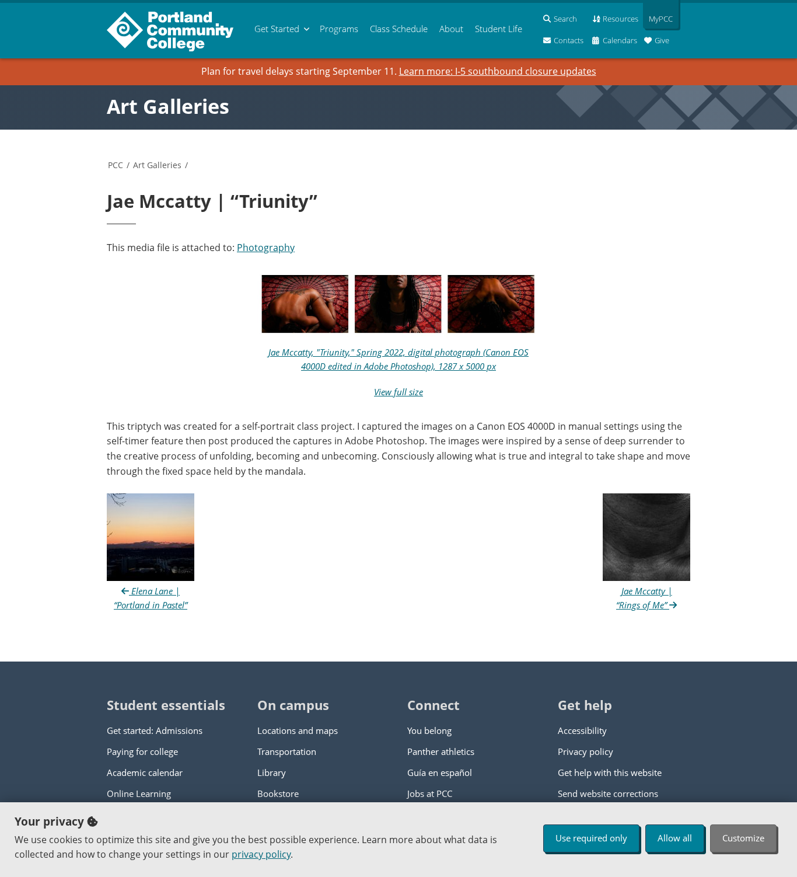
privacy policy (261, 854)
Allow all (675, 838)
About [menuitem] (451, 28)
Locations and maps (297, 730)
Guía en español (439, 772)
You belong (429, 730)
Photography (266, 247)
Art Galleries (168, 106)
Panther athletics (440, 751)
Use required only (591, 838)
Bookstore (278, 793)
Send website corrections (608, 793)
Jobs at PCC (429, 793)
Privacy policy (585, 751)
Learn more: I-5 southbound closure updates (497, 71)
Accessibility (582, 730)
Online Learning (139, 793)
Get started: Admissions (154, 730)
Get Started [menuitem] (276, 28)
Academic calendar (145, 772)
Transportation (286, 751)
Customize (743, 838)
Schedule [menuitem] (399, 28)
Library (271, 772)
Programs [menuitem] (339, 28)
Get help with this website (610, 772)
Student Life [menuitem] (498, 28)
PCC (115, 164)
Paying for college (142, 751)
